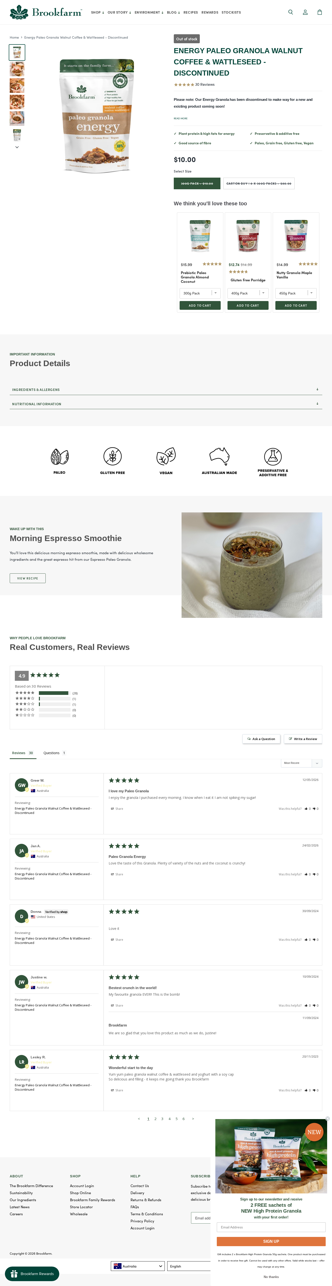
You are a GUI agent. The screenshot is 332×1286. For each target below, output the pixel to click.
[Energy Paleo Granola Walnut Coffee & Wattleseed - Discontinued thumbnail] (17, 52)
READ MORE (181, 118)
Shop (96, 12)
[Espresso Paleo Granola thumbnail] (17, 85)
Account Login (82, 1185)
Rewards (209, 12)
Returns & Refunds (146, 1199)
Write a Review (305, 739)
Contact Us (140, 1185)
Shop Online (80, 1192)
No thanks (271, 1277)
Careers (16, 1213)
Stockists (231, 12)
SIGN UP (271, 1241)
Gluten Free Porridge (248, 280)
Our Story (118, 12)
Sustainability (21, 1192)
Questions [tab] (52, 753)
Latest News (20, 1206)
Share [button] (119, 809)
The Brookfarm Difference (31, 1185)
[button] (305, 12)
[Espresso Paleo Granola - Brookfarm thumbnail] (17, 69)
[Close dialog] (327, 1118)
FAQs (135, 1206)
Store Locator (81, 1206)
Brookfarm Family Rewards (92, 1199)
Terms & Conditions (147, 1213)
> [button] (193, 1118)
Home (14, 37)
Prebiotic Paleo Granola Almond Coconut (195, 277)
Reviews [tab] (18, 753)
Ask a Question (264, 739)
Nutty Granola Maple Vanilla (294, 274)
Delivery (137, 1192)
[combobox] (138, 1266)
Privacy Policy (142, 1220)
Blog (172, 12)
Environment (148, 12)
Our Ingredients (23, 1199)
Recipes (190, 12)
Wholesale (78, 1213)
